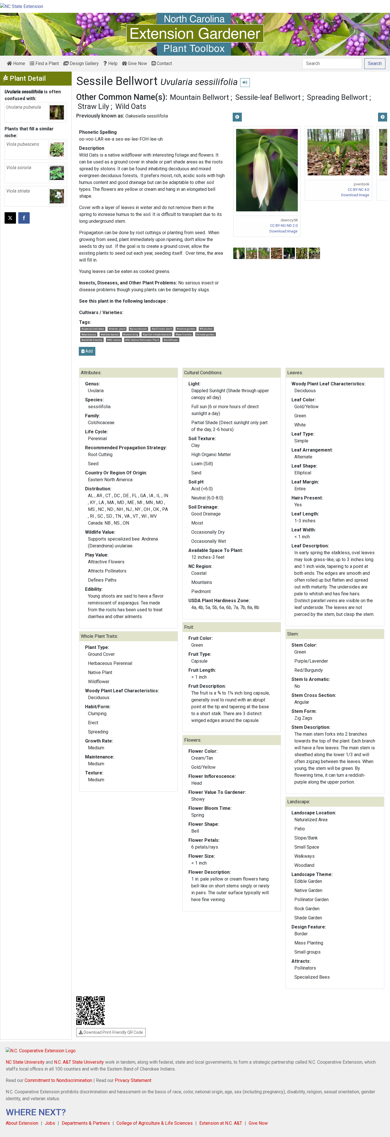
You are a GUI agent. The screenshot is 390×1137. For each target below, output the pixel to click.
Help (112, 63)
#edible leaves (110, 334)
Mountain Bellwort (199, 97)
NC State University (25, 1062)
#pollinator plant (162, 328)
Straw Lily (93, 106)
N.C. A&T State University (79, 1062)
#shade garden (205, 334)
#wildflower (171, 339)
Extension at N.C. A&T (220, 1123)
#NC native (114, 339)
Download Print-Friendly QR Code (113, 1032)
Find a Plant (46, 63)
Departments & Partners (86, 1123)
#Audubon (206, 328)
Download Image (283, 231)
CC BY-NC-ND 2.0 (283, 225)
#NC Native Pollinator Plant (142, 339)
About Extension (22, 1123)
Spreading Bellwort (337, 97)
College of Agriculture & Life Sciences (154, 1123)
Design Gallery (84, 63)
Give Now (137, 63)
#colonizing (130, 334)
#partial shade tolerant (157, 334)
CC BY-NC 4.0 (358, 189)
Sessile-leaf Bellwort (268, 97)
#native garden (186, 328)
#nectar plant (117, 328)
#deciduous (88, 334)
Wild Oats (130, 106)
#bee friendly (184, 334)
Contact (164, 63)
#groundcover (138, 328)
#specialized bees (92, 328)
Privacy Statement (133, 1080)
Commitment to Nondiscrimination (58, 1080)
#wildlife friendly (91, 339)
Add (89, 351)
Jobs (50, 1123)
